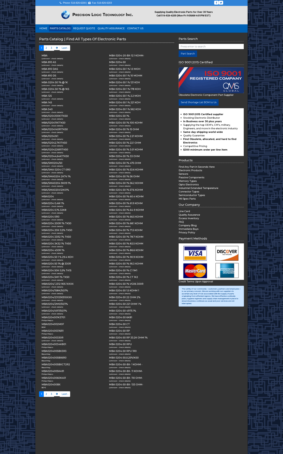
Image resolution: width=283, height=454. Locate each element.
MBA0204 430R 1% (53, 250)
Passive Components (191, 177)
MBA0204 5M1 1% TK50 (55, 277)
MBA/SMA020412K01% (55, 189)
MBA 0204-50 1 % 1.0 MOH (124, 69)
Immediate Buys (189, 229)
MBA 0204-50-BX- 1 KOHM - (125, 364)
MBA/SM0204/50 (52, 163)
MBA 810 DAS (50, 69)
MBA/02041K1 (50, 136)
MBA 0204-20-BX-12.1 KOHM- (126, 55)
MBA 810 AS (49, 62)
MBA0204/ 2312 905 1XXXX (58, 283)
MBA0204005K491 (53, 371)
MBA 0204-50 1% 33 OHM (124, 156)
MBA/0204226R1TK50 (55, 149)
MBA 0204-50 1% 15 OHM (124, 129)
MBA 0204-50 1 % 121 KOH (124, 82)
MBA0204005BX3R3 (54, 351)
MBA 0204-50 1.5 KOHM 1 (124, 290)
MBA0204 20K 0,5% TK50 (57, 230)
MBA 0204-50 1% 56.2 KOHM (126, 183)
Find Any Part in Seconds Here (197, 166)
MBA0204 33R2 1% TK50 (56, 236)
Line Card (184, 211)
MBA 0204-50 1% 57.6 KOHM (126, 189)
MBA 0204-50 (117, 62)
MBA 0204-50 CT (119, 324)
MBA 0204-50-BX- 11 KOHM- (126, 371)
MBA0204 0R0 (50, 216)
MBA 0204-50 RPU (120, 344)
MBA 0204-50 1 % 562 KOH (125, 109)
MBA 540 (47, 109)
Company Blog (188, 225)
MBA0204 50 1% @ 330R (56, 263)
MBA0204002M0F (53, 324)
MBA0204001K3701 (53, 317)
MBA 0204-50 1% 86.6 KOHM (126, 250)
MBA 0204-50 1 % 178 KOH (125, 89)
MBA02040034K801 (54, 344)
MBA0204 (48, 196)
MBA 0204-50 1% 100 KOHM (126, 122)
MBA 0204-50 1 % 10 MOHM (125, 75)
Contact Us (135, 28)
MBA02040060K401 (54, 378)
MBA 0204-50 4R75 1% (122, 310)
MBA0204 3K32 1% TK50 (56, 243)
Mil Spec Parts (187, 198)
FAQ (181, 222)
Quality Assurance (111, 28)
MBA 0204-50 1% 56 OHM (124, 176)
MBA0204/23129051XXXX (57, 297)
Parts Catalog (60, 28)
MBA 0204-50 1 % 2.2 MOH (125, 95)
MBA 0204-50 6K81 (120, 317)
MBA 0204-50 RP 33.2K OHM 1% (128, 337)
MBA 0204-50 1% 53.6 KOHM (126, 169)
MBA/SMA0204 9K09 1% (56, 183)
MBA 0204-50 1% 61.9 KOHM (126, 203)
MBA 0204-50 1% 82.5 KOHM (126, 243)
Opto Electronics (189, 184)
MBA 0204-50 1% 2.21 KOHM (126, 136)
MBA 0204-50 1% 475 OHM (125, 163)
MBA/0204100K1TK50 (55, 116)
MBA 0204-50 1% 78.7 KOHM (126, 236)
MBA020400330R (52, 337)
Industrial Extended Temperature (198, 188)
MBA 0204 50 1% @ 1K (55, 82)
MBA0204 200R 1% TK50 (56, 223)
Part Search (188, 53)
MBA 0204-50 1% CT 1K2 (123, 277)
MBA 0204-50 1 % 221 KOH (124, 102)
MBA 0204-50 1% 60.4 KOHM (126, 196)
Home (43, 28)
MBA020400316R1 (53, 330)
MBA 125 (47, 95)
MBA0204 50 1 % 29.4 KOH (57, 257)
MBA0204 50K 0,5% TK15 (56, 270)
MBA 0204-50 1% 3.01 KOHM (126, 149)
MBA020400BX (51, 384)
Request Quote (84, 28)
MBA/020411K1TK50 (53, 122)
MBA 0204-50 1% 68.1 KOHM (126, 223)
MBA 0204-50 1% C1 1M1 (123, 270)
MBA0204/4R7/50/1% (54, 310)
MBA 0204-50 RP (119, 330)
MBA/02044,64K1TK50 (55, 156)
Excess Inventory (189, 218)
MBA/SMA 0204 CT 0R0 (56, 169)
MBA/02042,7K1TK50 (54, 142)
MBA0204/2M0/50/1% (55, 304)
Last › (65, 47)
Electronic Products (190, 170)
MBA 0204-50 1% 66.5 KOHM (126, 216)
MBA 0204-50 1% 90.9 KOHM (126, 257)
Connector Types (189, 191)
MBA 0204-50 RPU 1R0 (123, 351)
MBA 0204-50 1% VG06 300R (126, 283)
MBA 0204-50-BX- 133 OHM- (126, 384)
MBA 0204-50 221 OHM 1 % (125, 304)
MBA (44, 55)
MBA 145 (47, 102)
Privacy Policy (187, 232)
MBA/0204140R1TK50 (55, 129)
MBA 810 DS (49, 75)
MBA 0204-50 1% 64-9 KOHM (126, 210)
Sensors (183, 174)
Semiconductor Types (192, 195)
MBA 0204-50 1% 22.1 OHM (125, 142)
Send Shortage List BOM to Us (198, 102)
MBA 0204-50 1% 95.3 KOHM (126, 263)
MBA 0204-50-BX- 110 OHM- (126, 378)
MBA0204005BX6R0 (54, 357)
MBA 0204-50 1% (119, 116)
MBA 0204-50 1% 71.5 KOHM (126, 230)
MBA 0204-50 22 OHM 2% (124, 297)
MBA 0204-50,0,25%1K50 (124, 357)
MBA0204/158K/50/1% (55, 290)
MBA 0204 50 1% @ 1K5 (55, 89)
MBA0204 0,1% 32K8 (54, 210)
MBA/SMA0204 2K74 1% (56, 176)
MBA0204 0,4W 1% (53, 203)
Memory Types (188, 181)
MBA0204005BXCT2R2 (56, 364)
